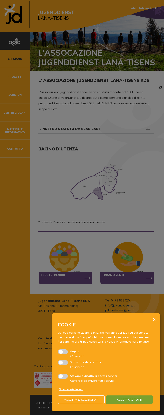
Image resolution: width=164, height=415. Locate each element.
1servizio (77, 356)
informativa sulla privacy (132, 341)
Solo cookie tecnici (71, 389)
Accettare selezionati (81, 399)
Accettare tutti (129, 399)
